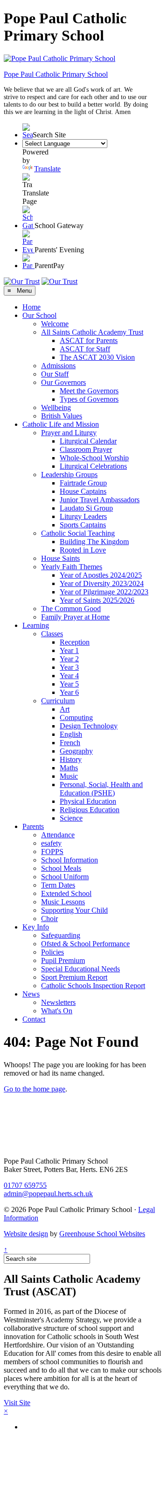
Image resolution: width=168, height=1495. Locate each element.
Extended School (66, 893)
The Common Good (71, 609)
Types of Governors (89, 399)
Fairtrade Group (83, 483)
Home (31, 307)
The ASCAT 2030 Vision (97, 357)
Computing (76, 717)
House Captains (83, 491)
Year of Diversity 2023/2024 (102, 583)
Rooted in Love (83, 550)
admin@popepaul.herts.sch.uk (48, 1194)
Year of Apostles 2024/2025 (101, 575)
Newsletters (58, 1002)
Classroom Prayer (86, 449)
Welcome (55, 324)
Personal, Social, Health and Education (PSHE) (101, 789)
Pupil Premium (63, 960)
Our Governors (63, 382)
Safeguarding (60, 935)
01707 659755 (25, 1185)
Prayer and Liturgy (69, 433)
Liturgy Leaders (83, 516)
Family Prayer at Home (75, 617)
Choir (49, 919)
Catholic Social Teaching (78, 533)
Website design (26, 1234)
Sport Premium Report (74, 977)
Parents (33, 826)
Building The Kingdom (94, 541)
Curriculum (58, 701)
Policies (52, 952)
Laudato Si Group (86, 508)
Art (65, 709)
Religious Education (89, 810)
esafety (51, 843)
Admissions (58, 366)
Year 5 (69, 684)
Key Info (35, 927)
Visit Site (17, 1403)
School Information (69, 860)
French (70, 743)
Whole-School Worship (94, 458)
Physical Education (88, 801)
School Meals (61, 868)
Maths (69, 768)
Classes (52, 634)
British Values (61, 416)
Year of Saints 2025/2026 (97, 600)
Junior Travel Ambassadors (100, 500)
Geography (76, 751)
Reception (75, 642)
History (71, 759)
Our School (39, 315)
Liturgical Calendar (88, 441)
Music (69, 776)
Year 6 (69, 692)
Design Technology (89, 726)
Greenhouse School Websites (102, 1234)
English (71, 734)
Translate (47, 169)
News (31, 994)
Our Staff (55, 374)
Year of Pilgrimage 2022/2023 (104, 592)
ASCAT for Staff (85, 349)
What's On (56, 1011)
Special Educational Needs (80, 969)
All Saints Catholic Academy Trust (92, 332)
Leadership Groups (69, 474)
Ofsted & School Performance (85, 944)
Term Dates (58, 885)
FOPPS (52, 851)
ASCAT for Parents (89, 340)
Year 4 (69, 676)
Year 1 (69, 650)
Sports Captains (83, 525)
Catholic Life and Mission (60, 424)
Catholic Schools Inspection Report (93, 986)
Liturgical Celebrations (93, 466)
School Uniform (65, 877)
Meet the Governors (89, 391)
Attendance (58, 835)
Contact (33, 1019)
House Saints (60, 558)
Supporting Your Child (74, 910)
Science (71, 818)
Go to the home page (34, 1089)
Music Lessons (63, 902)
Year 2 (69, 659)
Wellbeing (56, 407)
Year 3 (69, 667)
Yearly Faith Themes (71, 567)
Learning (35, 625)
